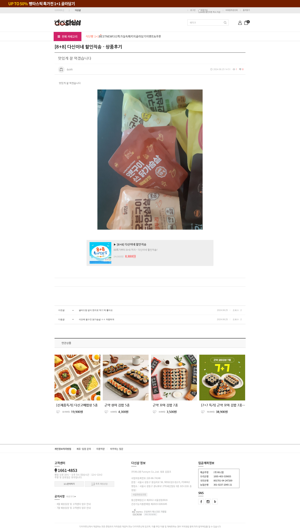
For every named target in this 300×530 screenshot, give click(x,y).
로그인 (192, 10)
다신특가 (117, 36)
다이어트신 (59, 10)
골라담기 (141, 36)
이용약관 (100, 448)
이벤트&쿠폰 (153, 36)
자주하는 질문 (116, 448)
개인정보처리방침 (63, 448)
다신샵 (78, 10)
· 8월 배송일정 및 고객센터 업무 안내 (73, 504)
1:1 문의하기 (69, 483)
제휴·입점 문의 (84, 448)
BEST (102, 36)
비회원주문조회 (232, 10)
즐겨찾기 (246, 10)
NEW (109, 36)
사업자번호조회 (139, 494)
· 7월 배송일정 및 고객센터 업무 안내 (73, 507)
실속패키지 (129, 36)
